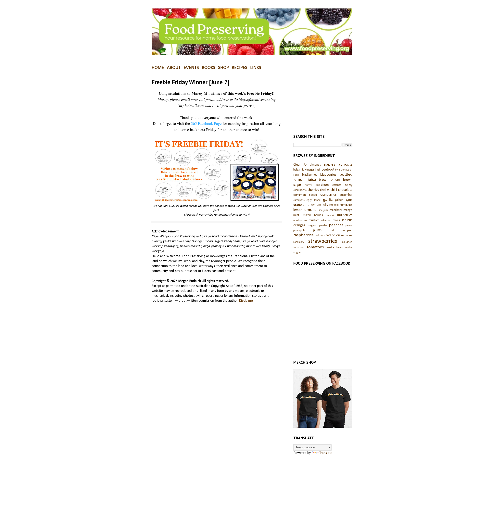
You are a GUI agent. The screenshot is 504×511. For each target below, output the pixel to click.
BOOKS (208, 67)
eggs (309, 200)
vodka (348, 247)
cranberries (328, 195)
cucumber (346, 195)
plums (317, 230)
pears (349, 225)
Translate (325, 453)
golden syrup (343, 200)
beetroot (327, 170)
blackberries (309, 174)
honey (310, 205)
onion (347, 220)
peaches (336, 225)
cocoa (313, 195)
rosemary (298, 242)
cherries (313, 190)
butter (308, 185)
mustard (314, 220)
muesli (330, 215)
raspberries (303, 235)
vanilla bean (334, 247)
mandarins (336, 210)
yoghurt (298, 252)
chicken (325, 190)
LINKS (255, 67)
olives (336, 220)
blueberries (328, 175)
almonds (315, 164)
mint (296, 215)
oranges (299, 225)
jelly (325, 205)
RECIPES (239, 67)
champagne (300, 190)
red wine (347, 235)
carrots (336, 185)
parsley (323, 225)
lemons (310, 210)
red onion (333, 235)
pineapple (299, 230)
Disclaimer (246, 301)
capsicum (322, 185)
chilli (334, 190)
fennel (317, 200)
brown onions (330, 180)
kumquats (346, 205)
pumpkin (347, 230)
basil (318, 169)
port (331, 230)
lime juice (323, 210)
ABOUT (174, 67)
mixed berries (313, 215)
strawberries (322, 241)
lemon (297, 210)
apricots (345, 164)
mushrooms (300, 220)
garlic (328, 200)
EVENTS (191, 67)
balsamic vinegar (303, 169)
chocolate (345, 190)
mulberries (344, 215)
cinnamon (299, 195)
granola (298, 205)
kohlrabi (334, 205)
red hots (320, 235)
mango (348, 210)
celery (348, 185)
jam (318, 205)
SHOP (223, 67)
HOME (158, 67)
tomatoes (315, 247)
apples (329, 164)
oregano (312, 225)
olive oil (326, 220)
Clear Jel (300, 165)
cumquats (299, 200)
